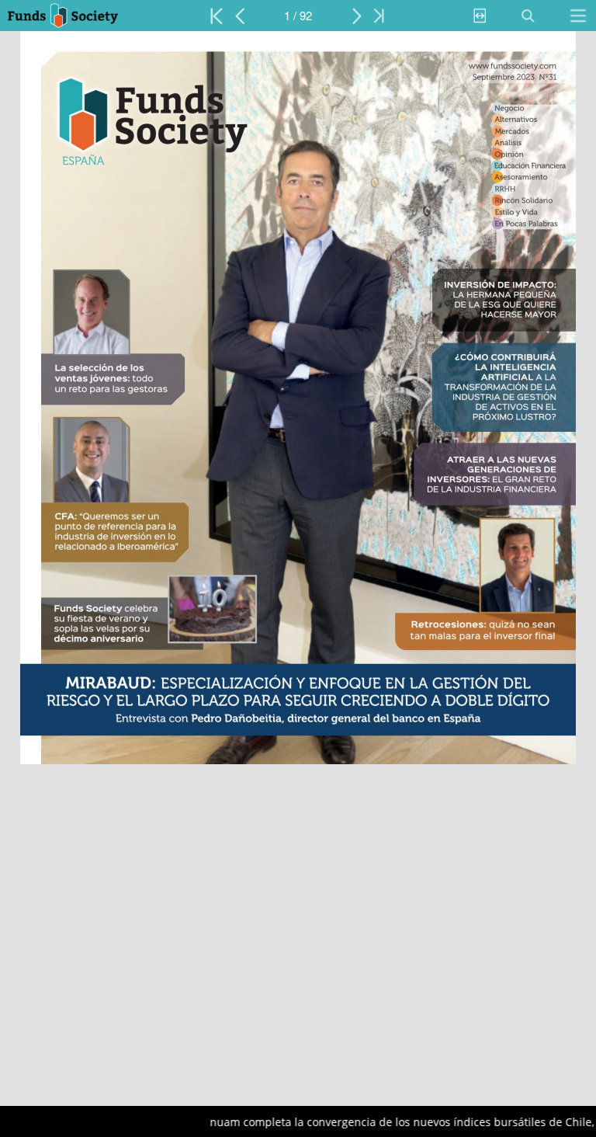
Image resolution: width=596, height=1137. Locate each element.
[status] (298, 15)
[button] (76, 15)
